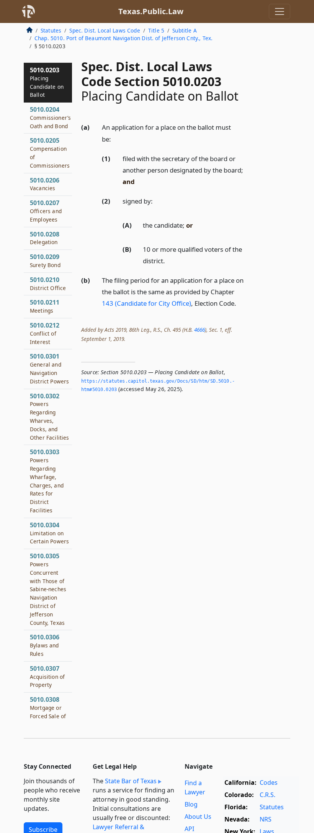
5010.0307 (47, 676)
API (189, 829)
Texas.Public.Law (150, 11)
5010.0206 (44, 184)
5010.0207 (46, 211)
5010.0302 (49, 416)
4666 (199, 329)
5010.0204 (50, 117)
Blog (191, 804)
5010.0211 (44, 306)
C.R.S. (267, 795)
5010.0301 (49, 368)
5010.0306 (44, 645)
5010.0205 (50, 152)
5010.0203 (47, 82)
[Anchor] (115, 138)
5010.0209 (45, 261)
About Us (198, 816)
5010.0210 (48, 283)
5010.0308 (49, 715)
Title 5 (156, 30)
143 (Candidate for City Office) (146, 303)
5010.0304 (49, 533)
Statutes (51, 30)
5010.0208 (44, 238)
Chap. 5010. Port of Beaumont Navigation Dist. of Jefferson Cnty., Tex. (123, 38)
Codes (269, 782)
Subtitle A (184, 30)
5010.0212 (44, 333)
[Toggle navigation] (279, 11)
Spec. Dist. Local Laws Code (104, 30)
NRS (265, 819)
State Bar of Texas (131, 781)
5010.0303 (47, 481)
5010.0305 (48, 589)
